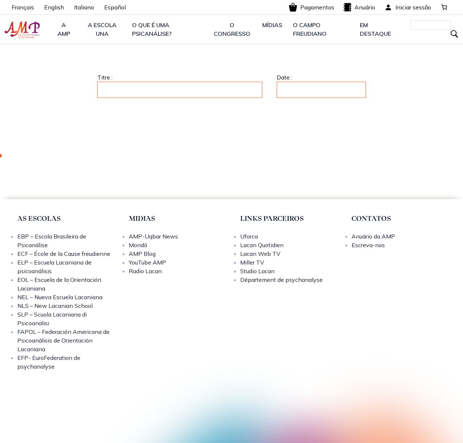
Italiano (84, 7)
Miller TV (252, 262)
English (54, 7)
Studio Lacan (257, 271)
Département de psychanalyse (281, 279)
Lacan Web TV (260, 253)
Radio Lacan (145, 271)
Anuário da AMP (373, 236)
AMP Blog (142, 253)
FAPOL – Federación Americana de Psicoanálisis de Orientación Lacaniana (63, 340)
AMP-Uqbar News (153, 236)
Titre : (104, 77)
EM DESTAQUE (375, 29)
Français (23, 7)
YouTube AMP (147, 262)
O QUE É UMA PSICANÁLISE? (151, 29)
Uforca (249, 236)
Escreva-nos (368, 245)
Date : (284, 77)
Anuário (364, 7)
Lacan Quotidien (262, 245)
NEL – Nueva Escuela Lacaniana (59, 297)
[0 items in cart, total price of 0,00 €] (444, 7)
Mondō (138, 245)
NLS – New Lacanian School (55, 305)
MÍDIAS (272, 25)
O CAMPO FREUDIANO (310, 29)
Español (115, 7)
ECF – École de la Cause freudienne (63, 253)
